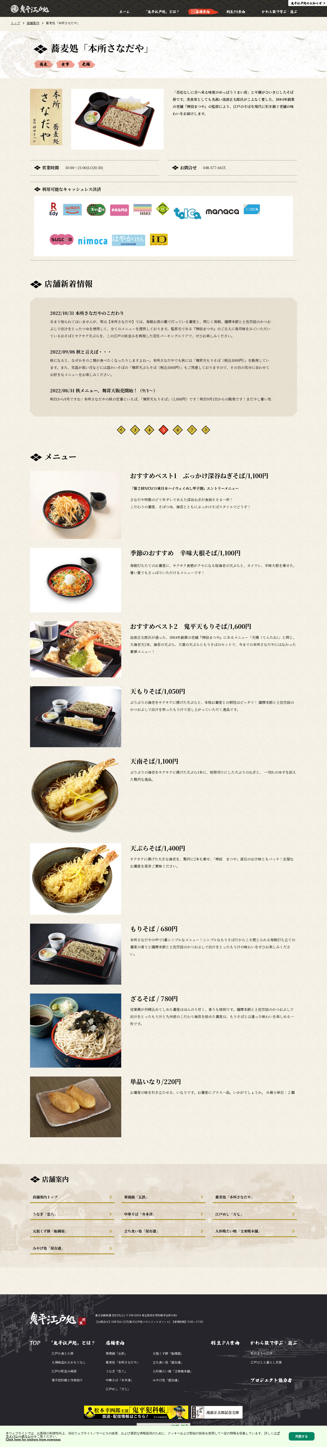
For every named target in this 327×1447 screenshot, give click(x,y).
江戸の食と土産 (62, 1353)
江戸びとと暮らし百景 (266, 1362)
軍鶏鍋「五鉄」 (136, 1197)
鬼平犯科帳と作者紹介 (67, 1380)
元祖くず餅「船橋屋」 (50, 1231)
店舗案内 (33, 23)
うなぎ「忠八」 (45, 1214)
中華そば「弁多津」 (140, 1214)
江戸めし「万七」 (229, 1214)
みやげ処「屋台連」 (49, 1248)
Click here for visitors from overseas (33, 1439)
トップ (15, 23)
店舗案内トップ (45, 1197)
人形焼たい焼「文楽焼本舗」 (238, 1231)
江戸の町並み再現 (64, 1371)
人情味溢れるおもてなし (69, 1362)
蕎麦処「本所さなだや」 (234, 1197)
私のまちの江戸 (261, 1353)
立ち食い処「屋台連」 (142, 1231)
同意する (301, 1436)
